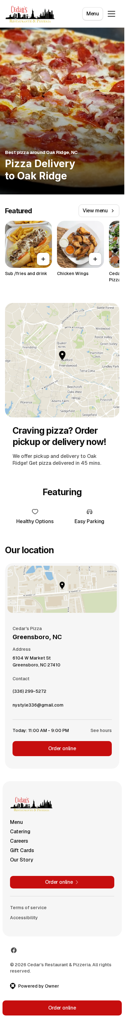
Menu (92, 13)
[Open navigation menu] (111, 14)
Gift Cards (22, 850)
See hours (101, 730)
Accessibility (24, 917)
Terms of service (28, 907)
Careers (19, 841)
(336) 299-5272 (29, 692)
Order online (62, 748)
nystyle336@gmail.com (38, 706)
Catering (20, 831)
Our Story (21, 859)
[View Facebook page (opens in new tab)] (14, 950)
